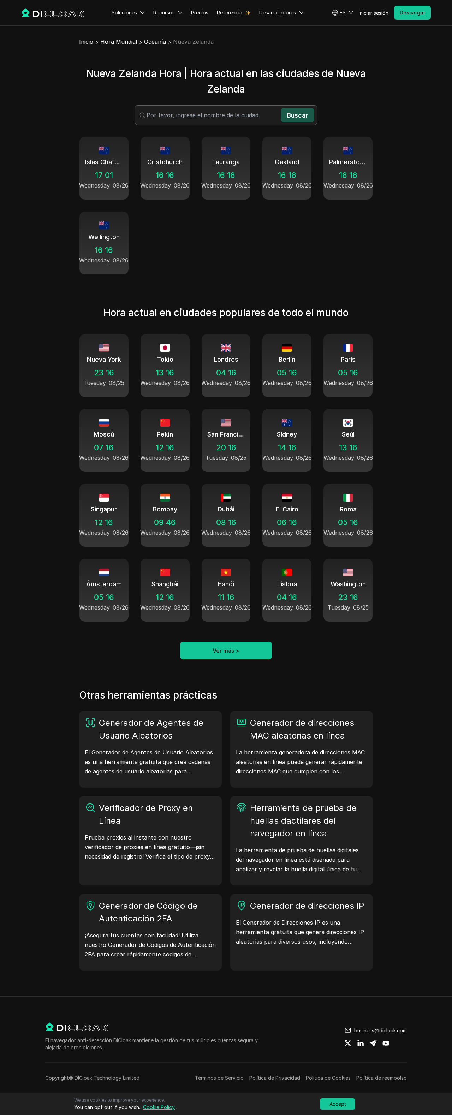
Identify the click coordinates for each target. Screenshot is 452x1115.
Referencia (229, 13)
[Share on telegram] (373, 1043)
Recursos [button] (164, 13)
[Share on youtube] (385, 1043)
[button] (342, 12)
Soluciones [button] (124, 13)
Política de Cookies (328, 1078)
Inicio (86, 41)
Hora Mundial (118, 41)
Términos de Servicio (219, 1078)
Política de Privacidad (274, 1078)
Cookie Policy (159, 1107)
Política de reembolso (381, 1078)
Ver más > (226, 650)
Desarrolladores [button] (277, 13)
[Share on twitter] (347, 1043)
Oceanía (155, 41)
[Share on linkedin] (360, 1043)
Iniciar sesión (373, 13)
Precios (199, 13)
